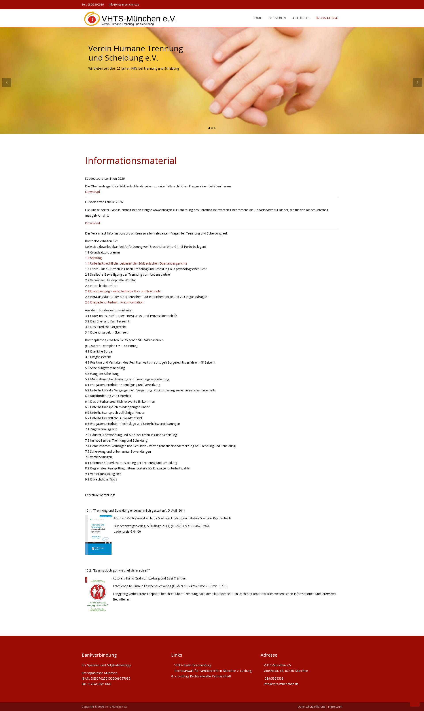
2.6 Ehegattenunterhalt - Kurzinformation (114, 302)
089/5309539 (95, 4)
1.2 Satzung (93, 258)
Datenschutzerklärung (311, 707)
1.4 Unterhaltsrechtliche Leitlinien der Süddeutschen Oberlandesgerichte (136, 263)
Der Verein (277, 18)
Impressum (335, 707)
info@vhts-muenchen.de (124, 4)
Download (92, 192)
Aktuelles (301, 18)
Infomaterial (327, 18)
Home (257, 18)
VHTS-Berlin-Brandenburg (192, 665)
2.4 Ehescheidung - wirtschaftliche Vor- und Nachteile (123, 291)
